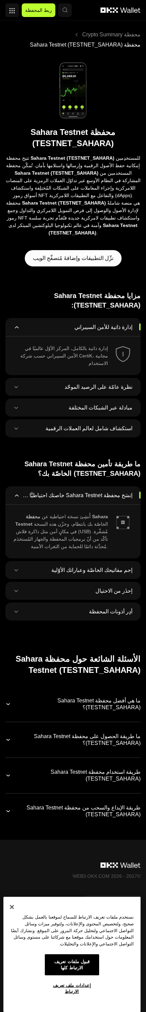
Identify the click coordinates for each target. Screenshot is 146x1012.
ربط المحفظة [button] (38, 10)
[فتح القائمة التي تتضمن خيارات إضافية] (12, 8)
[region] (72, 954)
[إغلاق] (11, 907)
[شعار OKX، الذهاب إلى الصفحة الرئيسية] (121, 10)
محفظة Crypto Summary (111, 34)
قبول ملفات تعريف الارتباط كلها (71, 964)
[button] (64, 10)
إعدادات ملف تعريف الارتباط (72, 988)
